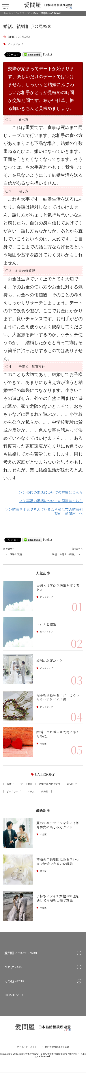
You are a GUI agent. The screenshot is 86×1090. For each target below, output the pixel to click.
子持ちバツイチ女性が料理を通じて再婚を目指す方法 (57, 898)
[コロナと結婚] (18, 632)
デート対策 (26, 783)
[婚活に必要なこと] (18, 669)
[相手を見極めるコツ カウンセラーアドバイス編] (18, 705)
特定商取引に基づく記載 (57, 1046)
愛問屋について (20, 952)
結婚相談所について (50, 783)
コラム (31, 791)
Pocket (47, 54)
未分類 (43, 743)
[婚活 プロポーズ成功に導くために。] (18, 742)
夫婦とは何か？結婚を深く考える (57, 587)
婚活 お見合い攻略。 (64, 554)
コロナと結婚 (46, 624)
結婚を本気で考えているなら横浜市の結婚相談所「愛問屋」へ (49, 1053)
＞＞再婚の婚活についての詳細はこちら (51, 501)
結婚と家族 (16, 554)
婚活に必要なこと (49, 660)
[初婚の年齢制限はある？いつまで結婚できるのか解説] (18, 869)
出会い (10, 783)
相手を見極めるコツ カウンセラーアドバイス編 (57, 697)
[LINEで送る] (32, 54)
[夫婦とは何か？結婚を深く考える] (18, 596)
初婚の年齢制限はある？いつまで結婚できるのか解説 (57, 861)
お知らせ (72, 783)
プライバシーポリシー (28, 1046)
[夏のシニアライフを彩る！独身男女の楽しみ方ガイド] (18, 833)
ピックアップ (15, 44)
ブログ (13, 967)
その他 (14, 981)
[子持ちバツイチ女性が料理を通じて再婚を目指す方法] (18, 906)
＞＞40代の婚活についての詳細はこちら (51, 492)
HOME (14, 994)
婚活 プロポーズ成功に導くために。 (57, 734)
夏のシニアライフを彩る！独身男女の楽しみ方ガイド (57, 824)
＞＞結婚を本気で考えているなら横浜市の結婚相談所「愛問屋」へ (44, 512)
